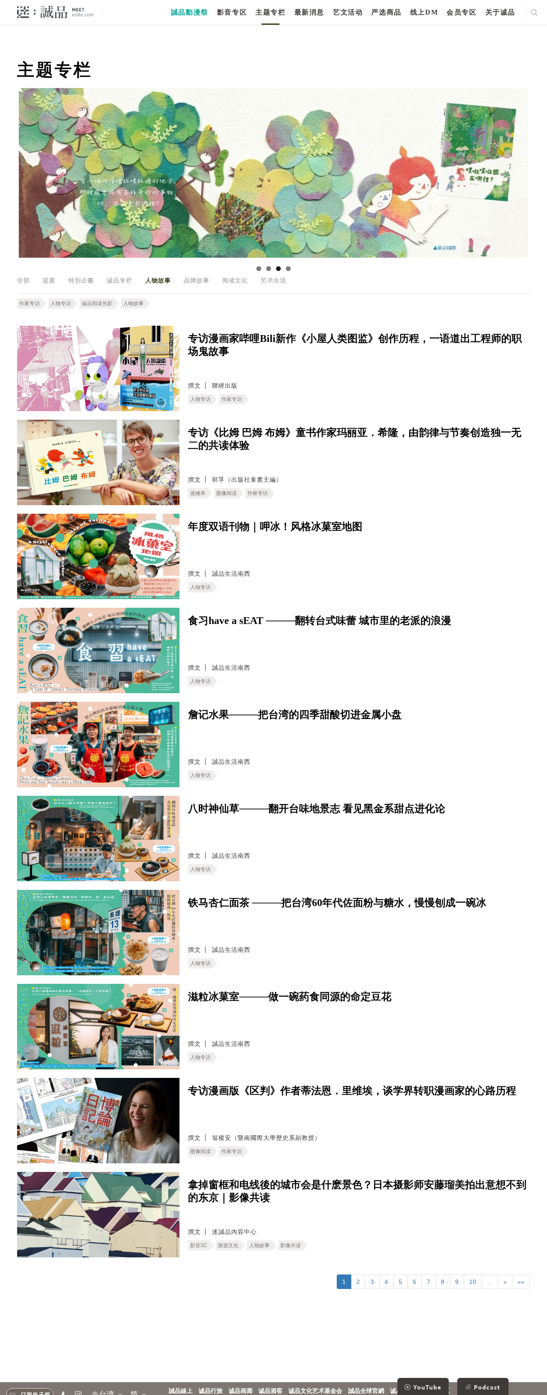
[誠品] (55, 12)
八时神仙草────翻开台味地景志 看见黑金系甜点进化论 (316, 808)
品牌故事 (196, 280)
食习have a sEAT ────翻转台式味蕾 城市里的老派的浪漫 (319, 620)
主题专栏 (270, 12)
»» (521, 1281)
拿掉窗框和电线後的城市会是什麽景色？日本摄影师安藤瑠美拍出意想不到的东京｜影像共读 (357, 1191)
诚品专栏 (119, 280)
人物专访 (60, 303)
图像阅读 (226, 493)
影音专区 (232, 12)
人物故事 (158, 280)
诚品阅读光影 (97, 303)
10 (472, 1281)
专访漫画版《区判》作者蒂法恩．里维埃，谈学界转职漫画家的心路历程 (352, 1090)
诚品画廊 (241, 1391)
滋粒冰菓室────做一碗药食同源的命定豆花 (289, 996)
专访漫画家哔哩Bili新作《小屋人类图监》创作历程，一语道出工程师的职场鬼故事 (355, 345)
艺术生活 (273, 280)
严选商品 (386, 12)
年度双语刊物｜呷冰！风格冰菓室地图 (275, 526)
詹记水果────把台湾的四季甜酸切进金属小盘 (295, 714)
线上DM (424, 12)
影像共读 (290, 1245)
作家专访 (29, 303)
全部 (23, 280)
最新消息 (309, 12)
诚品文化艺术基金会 (315, 1391)
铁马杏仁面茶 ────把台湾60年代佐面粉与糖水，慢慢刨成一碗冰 (337, 902)
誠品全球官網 (366, 1391)
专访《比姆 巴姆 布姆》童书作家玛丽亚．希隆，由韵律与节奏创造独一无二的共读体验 (354, 439)
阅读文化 (235, 280)
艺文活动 (348, 12)
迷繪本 (198, 493)
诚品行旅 (211, 1391)
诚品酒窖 (270, 1391)
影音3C (198, 1245)
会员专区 (461, 12)
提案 (49, 280)
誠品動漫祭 (190, 12)
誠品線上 (181, 1391)
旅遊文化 (228, 1245)
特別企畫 (81, 280)
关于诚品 (500, 12)
